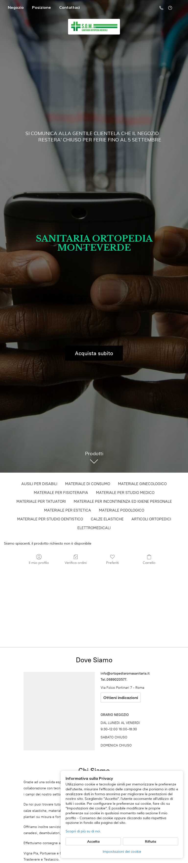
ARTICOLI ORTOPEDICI (151, 519)
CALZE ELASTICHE (107, 519)
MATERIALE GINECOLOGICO (142, 483)
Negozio (16, 7)
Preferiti (112, 562)
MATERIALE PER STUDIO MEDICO (125, 492)
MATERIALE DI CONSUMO (87, 483)
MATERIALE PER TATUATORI (41, 501)
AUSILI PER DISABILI (39, 483)
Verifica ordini (76, 562)
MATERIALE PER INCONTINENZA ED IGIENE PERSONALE (123, 501)
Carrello (149, 562)
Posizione (41, 7)
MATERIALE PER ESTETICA (67, 510)
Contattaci (69, 7)
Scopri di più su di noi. (83, 831)
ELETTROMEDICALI (94, 527)
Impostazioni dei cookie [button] (122, 851)
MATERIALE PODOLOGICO (121, 510)
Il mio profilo (39, 562)
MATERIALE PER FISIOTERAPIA (61, 492)
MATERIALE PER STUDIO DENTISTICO (50, 519)
